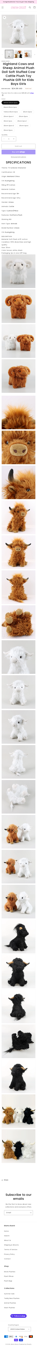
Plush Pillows (9, 1276)
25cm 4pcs (25, 126)
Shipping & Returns (11, 1245)
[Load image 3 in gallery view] (28, 54)
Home (6, 1231)
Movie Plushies (9, 1272)
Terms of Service (10, 1250)
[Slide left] (2, 54)
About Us (7, 1240)
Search (7, 1236)
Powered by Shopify (25, 1344)
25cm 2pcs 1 (10, 116)
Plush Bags (8, 1281)
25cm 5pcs (9, 130)
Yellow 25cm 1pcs (12, 112)
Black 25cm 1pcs (11, 107)
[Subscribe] (30, 1212)
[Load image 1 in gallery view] (9, 54)
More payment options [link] (18, 157)
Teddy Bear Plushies (11, 1298)
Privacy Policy (9, 1254)
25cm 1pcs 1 (23, 121)
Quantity (4, 135)
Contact (7, 1259)
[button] (2, 7)
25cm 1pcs (9, 121)
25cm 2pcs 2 (10, 126)
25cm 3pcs (24, 116)
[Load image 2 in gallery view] (18, 54)
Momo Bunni (15, 1344)
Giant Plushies (9, 1308)
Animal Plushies (10, 1303)
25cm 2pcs (28, 112)
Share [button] (6, 1180)
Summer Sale (9, 1294)
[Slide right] (34, 54)
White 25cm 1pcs (12, 103)
